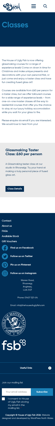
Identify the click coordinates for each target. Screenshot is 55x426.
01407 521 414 (31, 298)
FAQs (5, 231)
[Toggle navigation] (34, 6)
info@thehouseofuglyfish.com (31, 305)
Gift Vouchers (9, 241)
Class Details (14, 189)
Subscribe (42, 392)
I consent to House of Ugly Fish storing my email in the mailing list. (18, 403)
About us (7, 226)
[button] (45, 6)
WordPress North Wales (42, 418)
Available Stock (10, 236)
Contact (6, 221)
